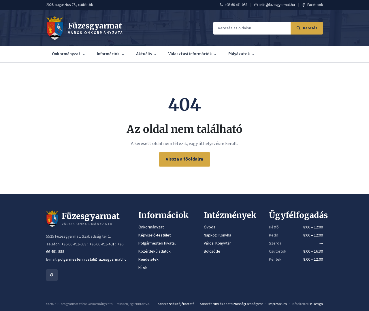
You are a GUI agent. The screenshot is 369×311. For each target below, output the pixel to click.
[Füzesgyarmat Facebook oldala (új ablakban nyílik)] (52, 275)
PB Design (315, 304)
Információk (108, 54)
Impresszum (277, 304)
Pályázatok (239, 54)
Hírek (142, 267)
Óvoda (209, 227)
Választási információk (190, 54)
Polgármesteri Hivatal (157, 243)
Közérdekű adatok (154, 251)
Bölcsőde (212, 251)
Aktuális (144, 54)
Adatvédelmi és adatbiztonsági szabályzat (231, 304)
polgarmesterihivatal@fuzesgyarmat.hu (92, 259)
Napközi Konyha (217, 235)
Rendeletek (148, 259)
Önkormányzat (66, 54)
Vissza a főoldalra (184, 159)
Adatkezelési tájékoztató (176, 304)
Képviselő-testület (154, 235)
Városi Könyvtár (217, 243)
